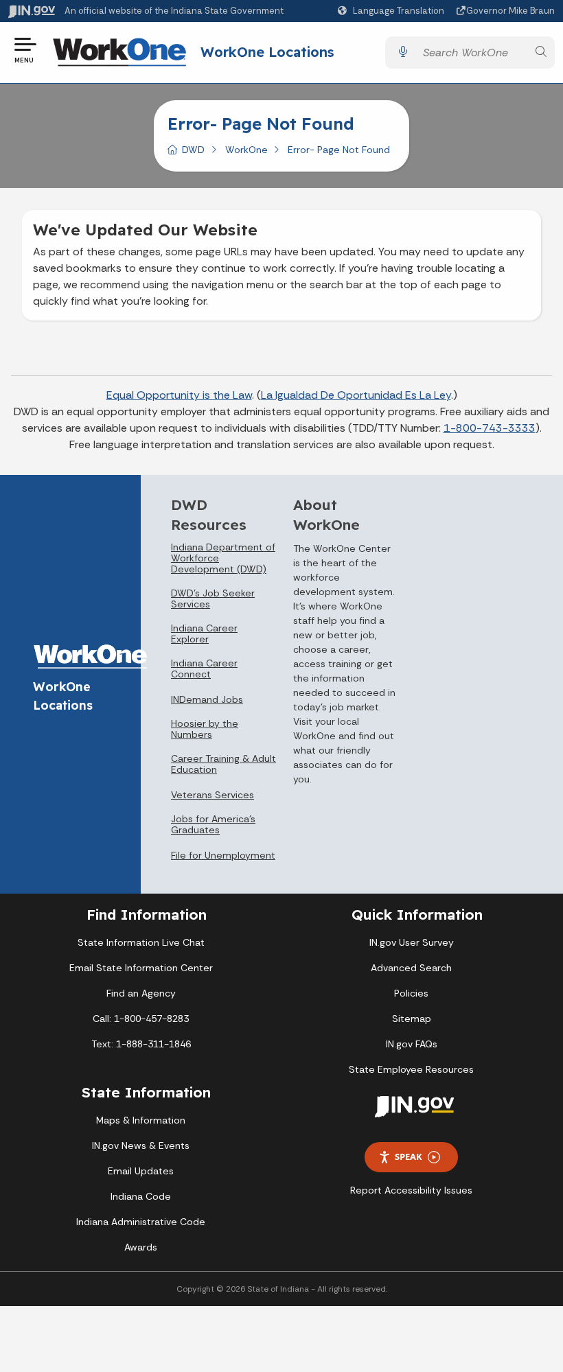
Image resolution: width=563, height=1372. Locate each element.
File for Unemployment (223, 855)
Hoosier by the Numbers (204, 729)
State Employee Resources (411, 1069)
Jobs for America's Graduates (213, 824)
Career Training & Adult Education (223, 764)
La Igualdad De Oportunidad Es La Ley (356, 395)
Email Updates (141, 1171)
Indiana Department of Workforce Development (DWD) (223, 558)
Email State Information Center (141, 968)
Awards (140, 1247)
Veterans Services (212, 794)
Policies (411, 993)
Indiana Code (141, 1196)
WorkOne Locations (267, 51)
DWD (193, 149)
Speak (408, 1156)
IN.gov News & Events (140, 1145)
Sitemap (411, 1018)
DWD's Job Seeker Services (213, 598)
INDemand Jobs (207, 699)
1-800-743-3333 (490, 428)
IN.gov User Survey (411, 942)
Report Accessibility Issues (411, 1190)
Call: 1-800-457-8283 (141, 1018)
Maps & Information (140, 1120)
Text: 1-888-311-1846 (141, 1044)
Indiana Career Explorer (204, 633)
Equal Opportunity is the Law (179, 395)
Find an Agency (141, 993)
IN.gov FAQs (411, 1044)
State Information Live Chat (141, 942)
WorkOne (246, 149)
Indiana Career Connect (204, 668)
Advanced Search (411, 968)
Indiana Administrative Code (140, 1222)
